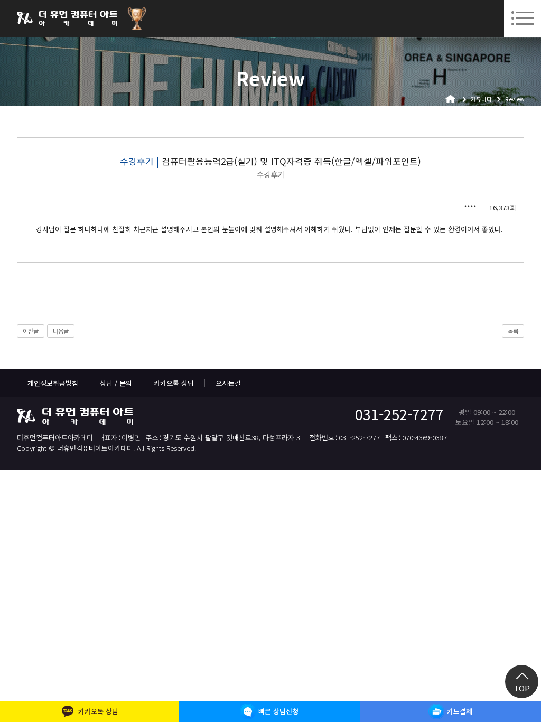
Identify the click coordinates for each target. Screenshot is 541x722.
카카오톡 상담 (174, 383)
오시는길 (228, 383)
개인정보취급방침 (52, 383)
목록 (513, 331)
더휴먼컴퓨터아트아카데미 (67, 18)
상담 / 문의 (116, 383)
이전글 (31, 331)
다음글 (61, 331)
